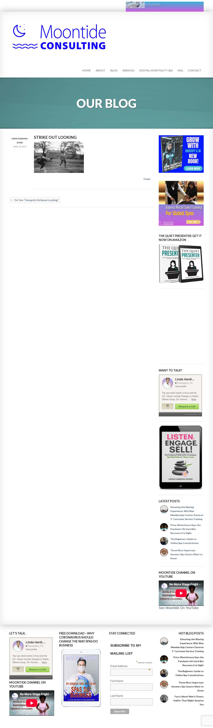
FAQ (180, 70)
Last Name (116, 695)
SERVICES (128, 70)
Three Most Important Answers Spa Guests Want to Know (186, 554)
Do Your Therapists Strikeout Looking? (36, 200)
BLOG (113, 70)
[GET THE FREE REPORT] (81, 678)
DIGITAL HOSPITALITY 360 (156, 70)
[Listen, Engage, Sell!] (181, 458)
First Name (116, 681)
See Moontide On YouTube (179, 608)
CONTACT (194, 70)
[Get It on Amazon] (181, 264)
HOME (86, 70)
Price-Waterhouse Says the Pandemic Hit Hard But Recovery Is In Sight (185, 529)
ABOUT (100, 70)
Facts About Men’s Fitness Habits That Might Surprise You (188, 700)
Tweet (146, 178)
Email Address (130, 666)
